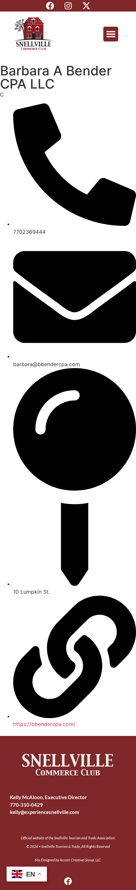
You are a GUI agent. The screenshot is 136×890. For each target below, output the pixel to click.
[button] (110, 34)
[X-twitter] (86, 6)
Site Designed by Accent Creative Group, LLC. (68, 860)
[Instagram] (68, 6)
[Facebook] (50, 6)
